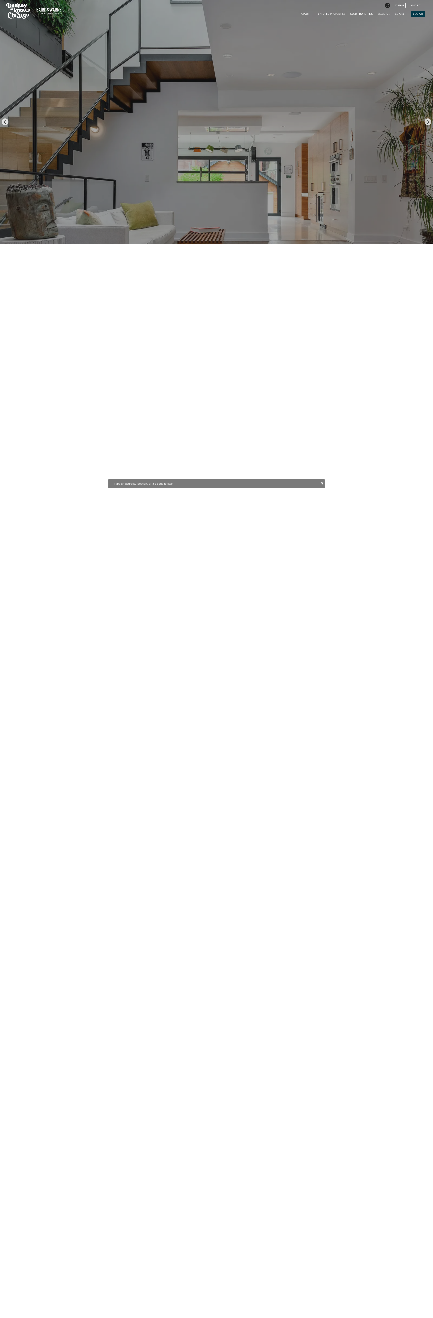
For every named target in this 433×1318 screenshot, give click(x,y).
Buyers (400, 13)
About (305, 13)
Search (418, 13)
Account (416, 5)
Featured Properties (331, 13)
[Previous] (5, 121)
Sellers (383, 13)
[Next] (428, 121)
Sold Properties (361, 13)
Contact (399, 5)
